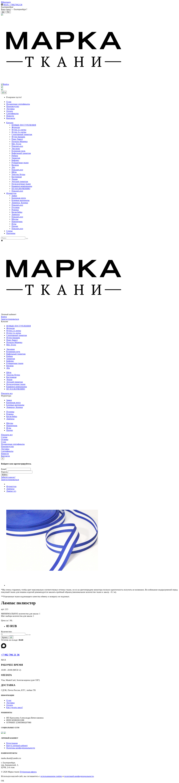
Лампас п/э (11, 491)
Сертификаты (12, 113)
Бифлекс (15, 160)
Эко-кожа (16, 148)
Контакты (10, 118)
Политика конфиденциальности (20, 748)
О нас (8, 102)
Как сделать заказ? (14, 707)
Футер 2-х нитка (19, 130)
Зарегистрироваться (10, 319)
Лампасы (16, 214)
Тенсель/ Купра (18, 174)
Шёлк (14, 172)
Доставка (10, 109)
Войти (4, 317)
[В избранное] (11, 637)
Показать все (17, 146)
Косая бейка (17, 212)
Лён (13, 167)
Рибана (15, 155)
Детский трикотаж (20, 181)
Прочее (15, 226)
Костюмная (17, 177)
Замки (14, 196)
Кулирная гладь (18, 151)
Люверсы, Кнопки (20, 203)
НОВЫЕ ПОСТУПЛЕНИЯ (24, 125)
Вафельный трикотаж (21, 153)
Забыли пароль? (8, 477)
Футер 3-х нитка (19, 132)
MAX (12, 5)
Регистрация (12, 743)
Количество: (6, 631)
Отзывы (4, 439)
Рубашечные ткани (20, 163)
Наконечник (17, 221)
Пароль (4, 472)
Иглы (14, 224)
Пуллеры (16, 207)
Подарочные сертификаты (18, 104)
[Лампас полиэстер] (52, 585)
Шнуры (15, 219)
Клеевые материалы (20, 200)
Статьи (9, 231)
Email (3, 469)
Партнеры (10, 233)
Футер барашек (18, 137)
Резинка (15, 210)
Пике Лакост (17, 139)
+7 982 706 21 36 (10, 654)
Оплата (9, 111)
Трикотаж (16, 158)
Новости (10, 116)
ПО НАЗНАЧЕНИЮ (21, 188)
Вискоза (15, 165)
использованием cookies (51, 776)
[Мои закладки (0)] (2, 15)
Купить (5, 637)
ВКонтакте (6, 2)
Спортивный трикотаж (22, 134)
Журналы (16, 127)
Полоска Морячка (20, 141)
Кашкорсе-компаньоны (22, 186)
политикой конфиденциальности (79, 776)
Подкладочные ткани (21, 184)
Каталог (9, 123)
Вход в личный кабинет (17, 745)
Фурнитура (11, 193)
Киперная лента (19, 198)
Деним (15, 179)
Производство (12, 106)
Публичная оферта (28, 772)
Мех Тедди (16, 144)
